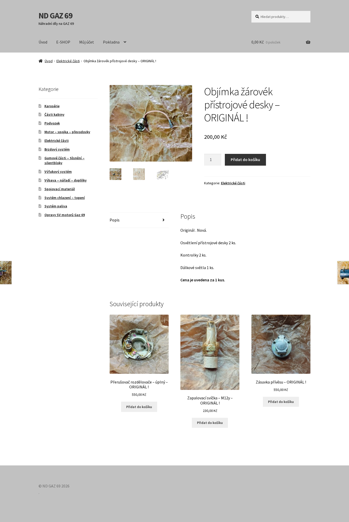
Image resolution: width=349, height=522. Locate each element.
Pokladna (111, 42)
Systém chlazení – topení (64, 197)
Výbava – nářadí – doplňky (65, 180)
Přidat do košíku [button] (139, 406)
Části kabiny (54, 114)
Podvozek (52, 123)
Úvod (43, 42)
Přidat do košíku (245, 159)
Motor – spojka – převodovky (67, 132)
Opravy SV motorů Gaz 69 (64, 214)
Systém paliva (55, 206)
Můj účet (86, 42)
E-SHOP (63, 42)
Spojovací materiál (59, 189)
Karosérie (52, 106)
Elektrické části (68, 61)
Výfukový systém (58, 171)
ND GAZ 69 (56, 15)
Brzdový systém (57, 149)
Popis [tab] (115, 219)
